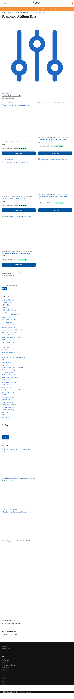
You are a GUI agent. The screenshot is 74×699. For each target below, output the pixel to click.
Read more (18, 153)
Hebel (3, 360)
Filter (5, 437)
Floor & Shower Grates (9, 350)
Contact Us (5, 662)
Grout (3, 355)
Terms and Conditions (8, 665)
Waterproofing (6, 417)
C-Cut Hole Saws (7, 322)
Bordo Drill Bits (6, 317)
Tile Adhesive (6, 400)
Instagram (5, 684)
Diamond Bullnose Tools (9, 325)
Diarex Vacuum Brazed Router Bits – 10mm (16, 142)
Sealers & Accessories (8, 392)
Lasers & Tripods (7, 362)
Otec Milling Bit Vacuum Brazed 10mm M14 (52, 196)
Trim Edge (5, 412)
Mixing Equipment (7, 372)
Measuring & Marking (8, 370)
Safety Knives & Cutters (9, 382)
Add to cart (55, 153)
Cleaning (4, 307)
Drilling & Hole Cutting (21, 12)
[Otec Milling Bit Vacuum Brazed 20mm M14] (19, 232)
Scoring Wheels (6, 387)
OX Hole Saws (6, 340)
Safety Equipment (7, 380)
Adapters (4, 312)
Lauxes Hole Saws (7, 335)
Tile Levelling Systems (8, 402)
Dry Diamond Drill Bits (9, 332)
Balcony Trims (6, 305)
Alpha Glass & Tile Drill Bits (10, 315)
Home (3, 12)
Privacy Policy (6, 648)
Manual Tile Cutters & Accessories (12, 367)
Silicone (4, 395)
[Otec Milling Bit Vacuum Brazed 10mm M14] (55, 175)
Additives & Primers (8, 300)
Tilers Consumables (7, 407)
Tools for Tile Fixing (8, 410)
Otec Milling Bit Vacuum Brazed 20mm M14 (16, 253)
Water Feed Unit (7, 345)
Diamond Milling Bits (9, 140)
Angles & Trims (6, 302)
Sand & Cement (6, 385)
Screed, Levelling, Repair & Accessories (14, 390)
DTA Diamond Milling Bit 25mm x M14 (14, 199)
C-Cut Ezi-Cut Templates (9, 320)
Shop (9, 12)
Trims (3, 414)
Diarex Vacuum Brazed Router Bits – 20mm (52, 139)
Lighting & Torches (7, 365)
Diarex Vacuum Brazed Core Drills (12, 330)
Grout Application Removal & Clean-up (14, 357)
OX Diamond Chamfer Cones (11, 337)
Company (5, 646)
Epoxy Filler (5, 347)
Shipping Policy (6, 667)
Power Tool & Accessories (10, 377)
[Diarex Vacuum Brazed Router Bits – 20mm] (55, 119)
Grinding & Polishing (8, 352)
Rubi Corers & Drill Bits (9, 342)
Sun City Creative (25, 692)
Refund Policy (6, 670)
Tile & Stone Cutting (8, 397)
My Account (5, 660)
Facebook (5, 681)
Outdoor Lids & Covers (9, 375)
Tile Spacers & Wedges (9, 405)
